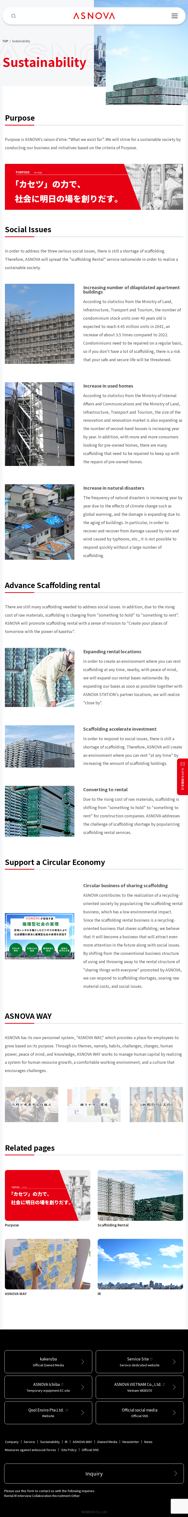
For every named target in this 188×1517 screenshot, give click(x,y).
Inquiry (94, 1473)
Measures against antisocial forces (30, 1449)
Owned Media (107, 1441)
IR (66, 1441)
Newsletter (130, 1441)
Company (12, 1441)
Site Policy (69, 1449)
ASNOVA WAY (82, 1441)
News (148, 1441)
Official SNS (90, 1449)
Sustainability (50, 1441)
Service (29, 1441)
